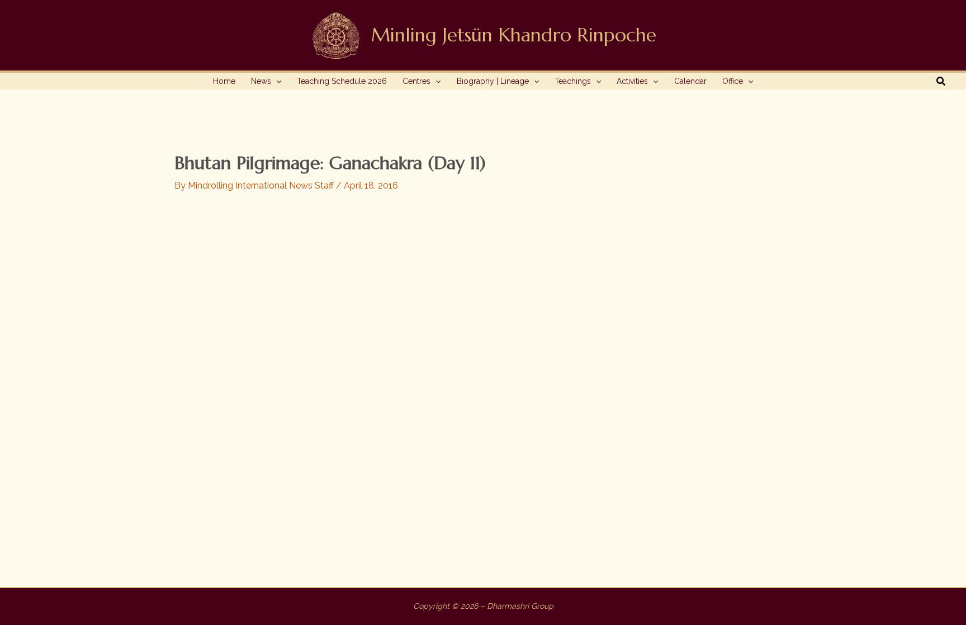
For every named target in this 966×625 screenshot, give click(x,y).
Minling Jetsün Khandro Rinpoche (513, 35)
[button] (276, 81)
